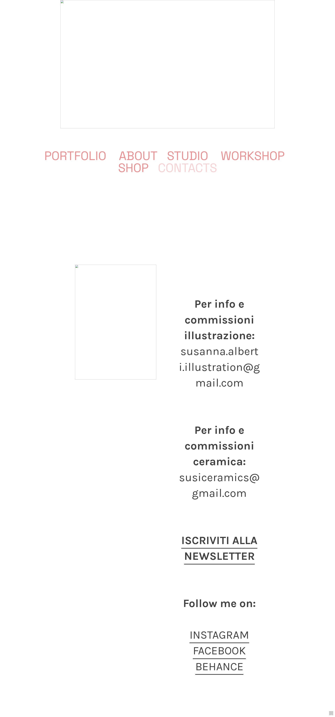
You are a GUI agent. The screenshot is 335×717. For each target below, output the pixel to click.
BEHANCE (219, 666)
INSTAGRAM (219, 634)
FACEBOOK (219, 650)
